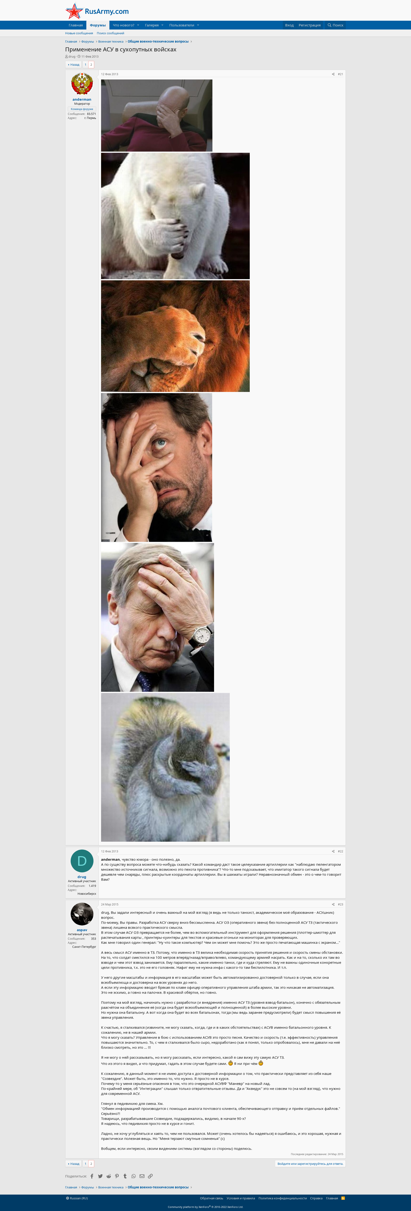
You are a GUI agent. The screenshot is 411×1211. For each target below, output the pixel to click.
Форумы (98, 25)
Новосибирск (87, 894)
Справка (316, 1198)
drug (71, 56)
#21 (340, 74)
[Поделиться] (333, 74)
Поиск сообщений (110, 33)
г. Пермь (90, 118)
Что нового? (123, 25)
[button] (138, 25)
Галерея (152, 25)
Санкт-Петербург (84, 947)
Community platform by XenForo (205, 1207)
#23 (340, 904)
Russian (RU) (78, 1198)
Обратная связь (211, 1198)
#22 (340, 851)
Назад (74, 64)
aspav (82, 929)
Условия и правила (241, 1198)
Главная (76, 25)
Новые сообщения (79, 33)
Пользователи (181, 25)
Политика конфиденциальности (283, 1198)
